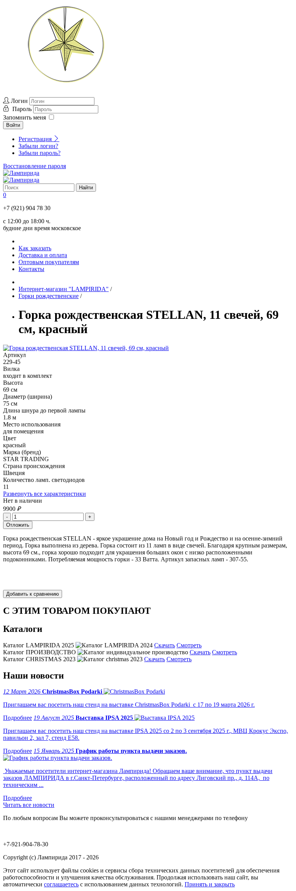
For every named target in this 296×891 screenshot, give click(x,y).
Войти (13, 125)
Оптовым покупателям (48, 262)
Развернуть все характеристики (44, 493)
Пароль (22, 109)
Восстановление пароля (34, 166)
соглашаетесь (61, 884)
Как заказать (34, 248)
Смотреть (189, 645)
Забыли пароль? (39, 153)
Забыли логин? (38, 146)
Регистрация (35, 139)
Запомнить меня (24, 117)
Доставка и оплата (42, 255)
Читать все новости (28, 805)
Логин (19, 101)
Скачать (164, 645)
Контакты (31, 269)
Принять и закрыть (210, 884)
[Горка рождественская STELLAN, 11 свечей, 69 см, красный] (86, 348)
